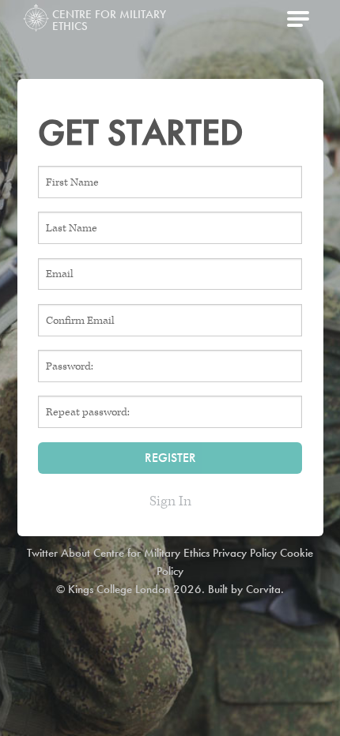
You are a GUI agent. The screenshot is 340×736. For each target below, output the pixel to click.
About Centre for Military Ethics (135, 553)
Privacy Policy (245, 553)
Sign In (170, 501)
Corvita (263, 589)
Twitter (42, 553)
